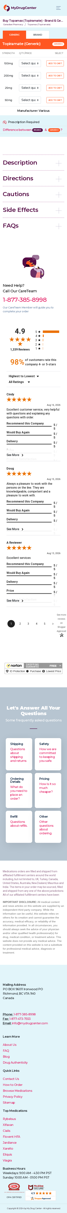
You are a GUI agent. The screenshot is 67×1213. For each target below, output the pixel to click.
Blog (6, 1056)
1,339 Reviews (20, 349)
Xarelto (8, 1148)
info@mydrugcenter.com (30, 1023)
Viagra (7, 1160)
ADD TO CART (55, 63)
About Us (9, 1045)
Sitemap (9, 1102)
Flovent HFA (11, 1136)
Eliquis (7, 1154)
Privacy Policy (12, 1096)
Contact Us (11, 1079)
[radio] (47, 331)
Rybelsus (9, 1119)
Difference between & (32, 130)
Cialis (6, 1131)
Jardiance (10, 1142)
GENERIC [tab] (14, 34)
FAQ (6, 1050)
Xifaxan (8, 1125)
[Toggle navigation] (58, 8)
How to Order (12, 1085)
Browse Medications (17, 1091)
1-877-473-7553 (20, 1019)
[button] (33, 162)
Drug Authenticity (15, 1062)
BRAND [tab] (37, 34)
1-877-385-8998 (25, 1014)
